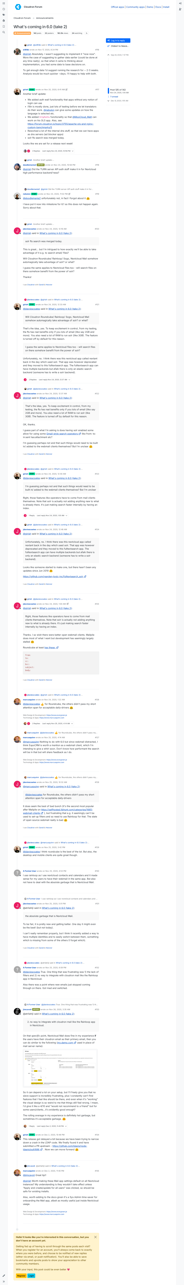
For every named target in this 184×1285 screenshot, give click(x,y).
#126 (97, 699)
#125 (97, 604)
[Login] (180, 3)
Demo (150, 6)
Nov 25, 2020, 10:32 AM (56, 782)
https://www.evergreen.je (56, 715)
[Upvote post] (92, 81)
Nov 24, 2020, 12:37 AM (56, 393)
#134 (97, 1135)
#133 (97, 1009)
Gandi (41, 285)
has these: (49, 647)
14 (97, 151)
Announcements (23, 33)
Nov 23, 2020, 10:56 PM (64, 165)
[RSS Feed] (86, 33)
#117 (97, 89)
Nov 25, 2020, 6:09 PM (55, 967)
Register (21, 1275)
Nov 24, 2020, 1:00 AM (55, 604)
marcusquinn (29, 699)
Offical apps (117, 6)
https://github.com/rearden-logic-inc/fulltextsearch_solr (53, 576)
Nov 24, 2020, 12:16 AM (56, 229)
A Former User (29, 871)
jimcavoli (27, 1009)
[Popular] (3, 20)
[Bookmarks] (3, 26)
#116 (97, 50)
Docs (158, 6)
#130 (97, 871)
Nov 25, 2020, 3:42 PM (54, 847)
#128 (97, 782)
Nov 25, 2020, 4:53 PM (55, 871)
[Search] (3, 32)
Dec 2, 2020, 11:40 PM (54, 1171)
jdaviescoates (29, 229)
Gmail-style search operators (62, 433)
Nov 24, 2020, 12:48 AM (56, 529)
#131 (97, 903)
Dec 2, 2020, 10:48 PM (54, 1135)
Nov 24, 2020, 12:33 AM (55, 304)
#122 (97, 393)
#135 (97, 1171)
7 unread (114, 96)
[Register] (180, 9)
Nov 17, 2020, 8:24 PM (48, 50)
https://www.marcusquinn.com (51, 718)
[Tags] (3, 15)
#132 (97, 967)
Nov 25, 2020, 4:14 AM (54, 737)
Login (31, 1275)
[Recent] (3, 9)
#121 (97, 304)
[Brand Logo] (18, 6)
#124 (97, 529)
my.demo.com (65, 1042)
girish (29, 45)
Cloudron (31, 285)
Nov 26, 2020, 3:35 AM (59, 1009)
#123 (97, 474)
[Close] (95, 1237)
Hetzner (49, 285)
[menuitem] (180, 3)
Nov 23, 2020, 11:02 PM (57, 194)
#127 (97, 737)
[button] (3, 1275)
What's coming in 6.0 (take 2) (61, 45)
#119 (97, 194)
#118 (97, 165)
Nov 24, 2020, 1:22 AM (54, 699)
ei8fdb (26, 50)
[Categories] (3, 3)
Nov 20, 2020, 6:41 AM (54, 89)
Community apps (135, 6)
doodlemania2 (29, 165)
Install (166, 6)
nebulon (26, 194)
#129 (97, 847)
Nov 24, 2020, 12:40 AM (55, 474)
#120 (97, 229)
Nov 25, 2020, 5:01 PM (55, 903)
